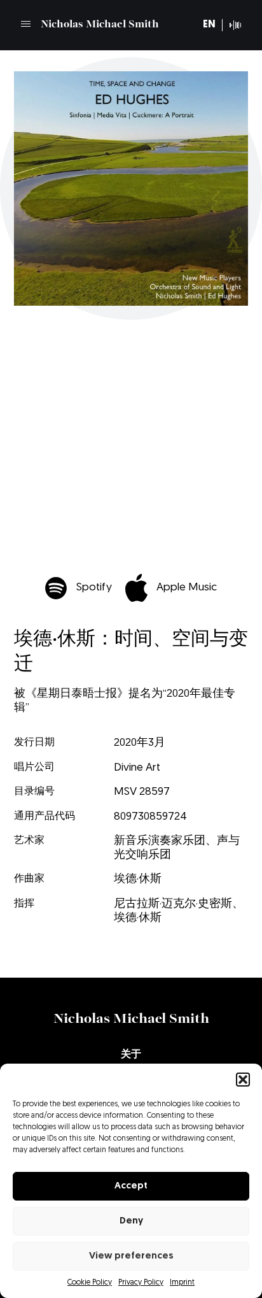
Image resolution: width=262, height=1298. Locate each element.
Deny (131, 1221)
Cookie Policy (89, 1283)
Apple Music (186, 587)
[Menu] (26, 24)
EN (209, 25)
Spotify (94, 587)
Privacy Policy (140, 1283)
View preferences (131, 1256)
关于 (131, 1055)
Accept (131, 1186)
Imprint (182, 1283)
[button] (243, 1079)
